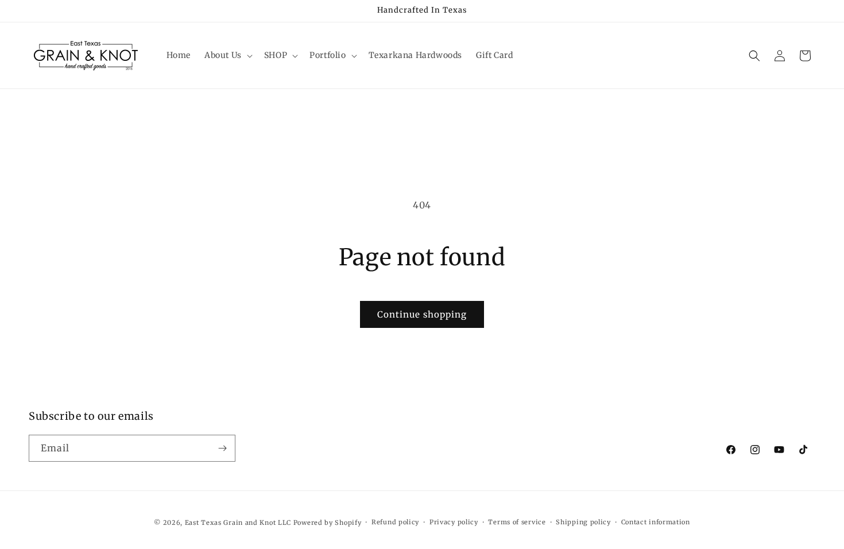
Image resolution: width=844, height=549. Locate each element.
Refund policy (395, 522)
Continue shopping (422, 314)
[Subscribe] (222, 448)
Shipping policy (583, 522)
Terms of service (516, 522)
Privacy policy (453, 522)
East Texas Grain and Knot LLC (238, 523)
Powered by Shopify (327, 523)
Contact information (655, 522)
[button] (227, 55)
